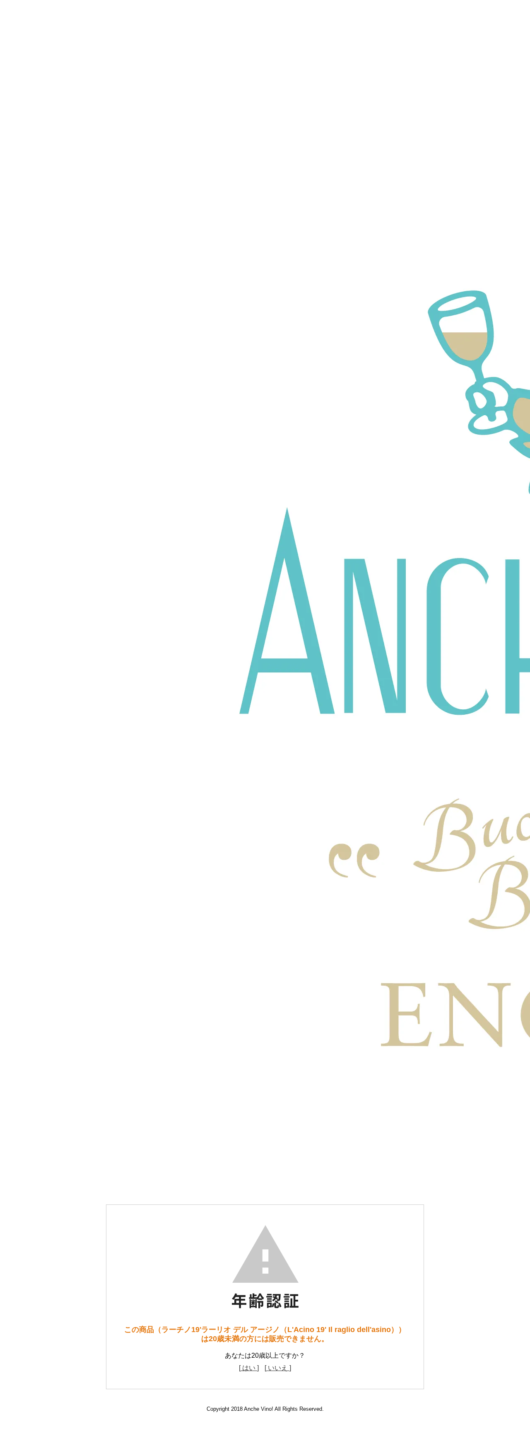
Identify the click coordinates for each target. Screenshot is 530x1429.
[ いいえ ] (278, 1367)
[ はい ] (249, 1367)
